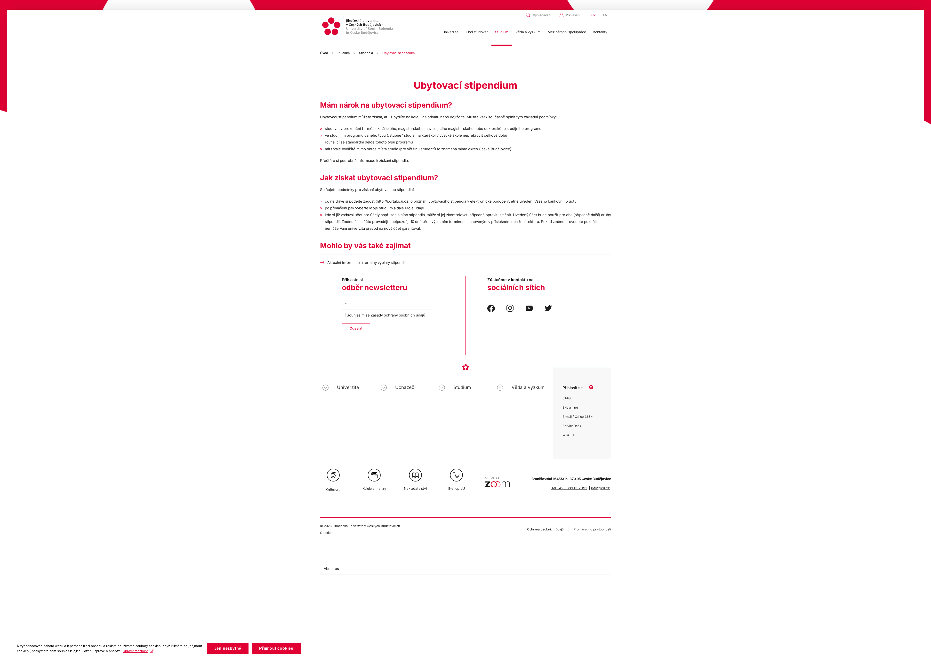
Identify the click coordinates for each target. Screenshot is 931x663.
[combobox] (541, 15)
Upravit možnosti (135, 651)
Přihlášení (573, 15)
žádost (369, 201)
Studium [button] (501, 32)
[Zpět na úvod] (358, 27)
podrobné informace (357, 160)
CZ (593, 15)
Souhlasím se (385, 315)
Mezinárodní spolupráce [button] (567, 32)
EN (605, 15)
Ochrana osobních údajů (545, 529)
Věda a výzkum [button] (527, 32)
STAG (566, 398)
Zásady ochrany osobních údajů (398, 315)
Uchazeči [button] (405, 387)
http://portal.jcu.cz (392, 201)
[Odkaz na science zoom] (497, 479)
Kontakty (600, 32)
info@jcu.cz (600, 488)
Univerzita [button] (450, 32)
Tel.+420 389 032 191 (569, 488)
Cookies (326, 533)
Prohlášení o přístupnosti (592, 529)
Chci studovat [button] (477, 32)
